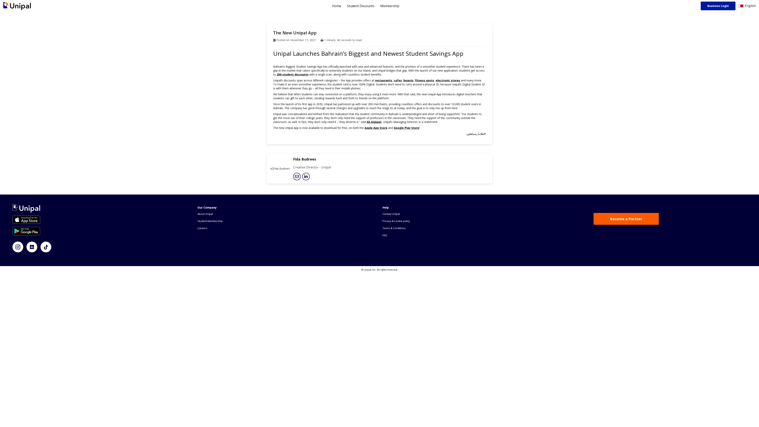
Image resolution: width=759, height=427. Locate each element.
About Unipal (205, 214)
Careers (202, 228)
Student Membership (210, 221)
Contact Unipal (391, 214)
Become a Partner (626, 218)
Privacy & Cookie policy (396, 221)
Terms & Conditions (394, 228)
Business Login (718, 6)
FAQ (384, 235)
